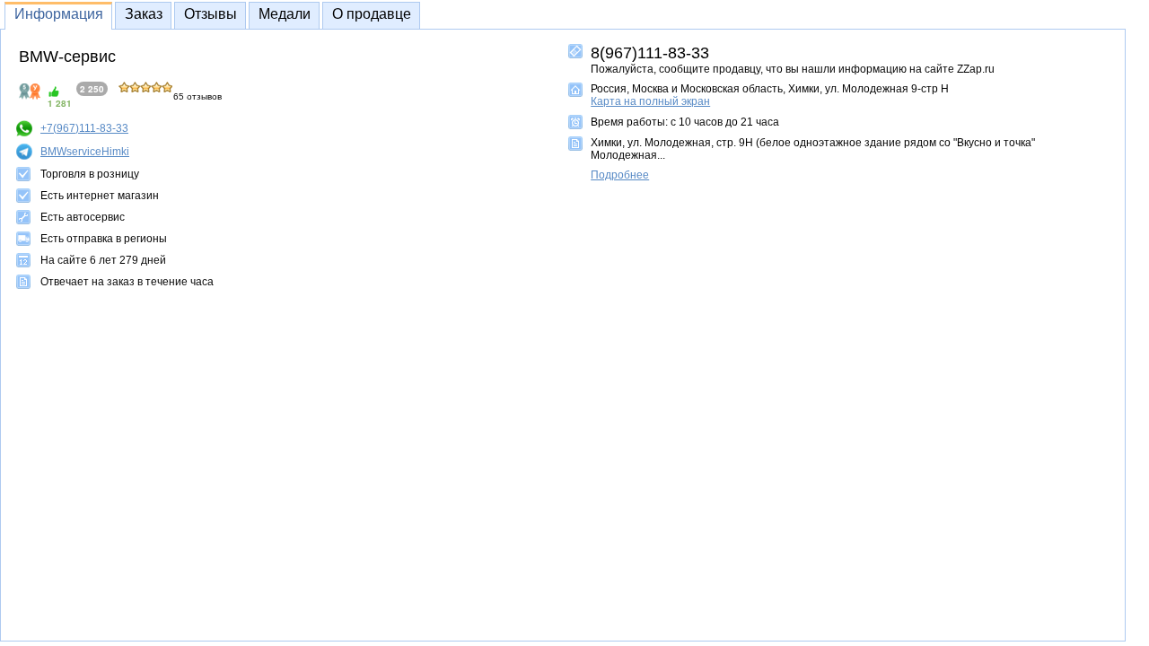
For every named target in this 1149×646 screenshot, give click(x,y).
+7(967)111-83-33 (84, 128)
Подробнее (620, 175)
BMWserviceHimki (84, 151)
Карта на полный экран (650, 101)
